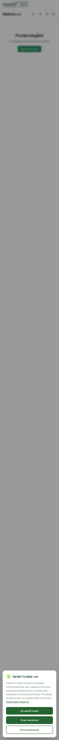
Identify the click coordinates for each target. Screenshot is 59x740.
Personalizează (29, 729)
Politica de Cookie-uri (17, 701)
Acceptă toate (29, 710)
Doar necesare (29, 720)
